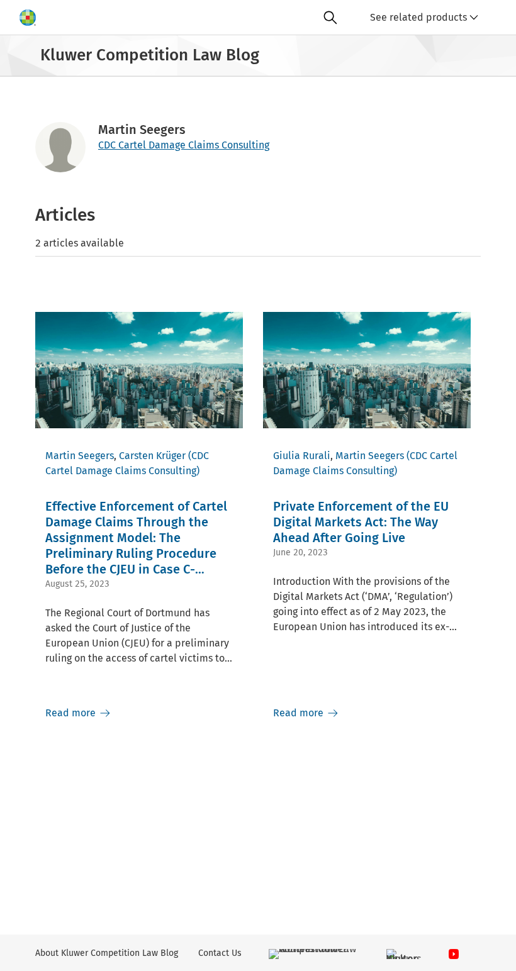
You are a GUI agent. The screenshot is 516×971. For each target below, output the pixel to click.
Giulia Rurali (301, 456)
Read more (71, 713)
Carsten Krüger (152, 456)
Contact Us (220, 953)
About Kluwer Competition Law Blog (106, 953)
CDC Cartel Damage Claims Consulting (183, 145)
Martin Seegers (79, 456)
